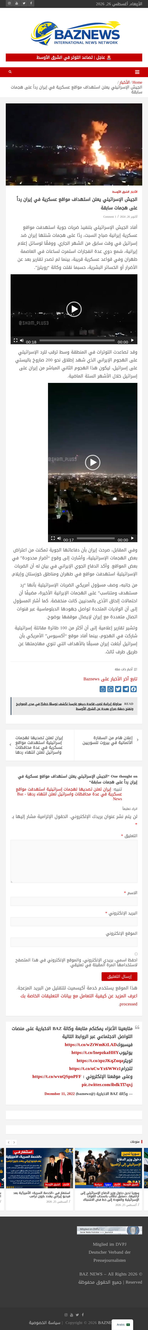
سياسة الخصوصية (44, 1323)
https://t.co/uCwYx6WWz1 (95, 1068)
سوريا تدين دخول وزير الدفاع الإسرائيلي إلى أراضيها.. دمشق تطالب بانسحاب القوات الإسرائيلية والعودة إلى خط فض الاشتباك (110, 1196)
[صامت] (22, 340)
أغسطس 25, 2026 (57, 1201)
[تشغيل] (132, 340)
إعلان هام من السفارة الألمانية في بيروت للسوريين (107, 740)
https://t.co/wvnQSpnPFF (56, 1076)
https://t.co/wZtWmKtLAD (91, 1044)
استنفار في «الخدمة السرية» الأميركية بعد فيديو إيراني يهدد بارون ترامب (41, 1194)
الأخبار (134, 192)
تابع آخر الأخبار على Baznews (110, 679)
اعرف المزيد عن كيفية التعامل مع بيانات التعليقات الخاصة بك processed (78, 1000)
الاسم (130, 892)
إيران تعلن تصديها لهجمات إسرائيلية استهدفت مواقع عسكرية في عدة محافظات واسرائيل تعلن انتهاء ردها (39, 745)
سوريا (108, 1184)
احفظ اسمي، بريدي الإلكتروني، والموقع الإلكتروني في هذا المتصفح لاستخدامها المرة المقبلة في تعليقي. (76, 962)
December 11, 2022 (60, 1093)
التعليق (129, 835)
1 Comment (109, 216)
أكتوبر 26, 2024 (128, 216)
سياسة (98, 1184)
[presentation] (8, 1142)
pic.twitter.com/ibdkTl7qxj (107, 1084)
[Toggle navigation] (137, 72)
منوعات (135, 1142)
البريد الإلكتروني (121, 913)
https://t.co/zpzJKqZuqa (100, 1061)
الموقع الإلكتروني (121, 933)
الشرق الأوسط (120, 192)
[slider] (77, 340)
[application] (74, 309)
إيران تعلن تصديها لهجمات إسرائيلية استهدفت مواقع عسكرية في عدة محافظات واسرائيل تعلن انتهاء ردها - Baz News (69, 794)
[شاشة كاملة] (16, 340)
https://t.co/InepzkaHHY (95, 1052)
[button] (74, 309)
